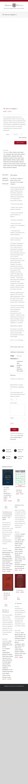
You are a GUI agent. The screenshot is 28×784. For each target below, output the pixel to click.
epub (3, 564)
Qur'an (4, 567)
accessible (9, 558)
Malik (22, 160)
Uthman (15, 167)
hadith (16, 543)
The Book (22, 564)
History (15, 152)
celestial (17, 541)
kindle (10, 564)
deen (23, 644)
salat (3, 664)
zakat (9, 677)
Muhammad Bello (14, 161)
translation (9, 569)
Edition (8, 134)
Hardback (19, 365)
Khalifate (8, 160)
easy (11, 560)
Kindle (18, 367)
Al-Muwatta (19, 590)
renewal (5, 163)
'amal (19, 640)
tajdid (24, 165)
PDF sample (20, 371)
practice (17, 653)
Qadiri (9, 662)
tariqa (4, 167)
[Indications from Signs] (20, 478)
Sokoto (9, 165)
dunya (21, 541)
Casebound (20, 361)
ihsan (15, 158)
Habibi (11, 656)
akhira (19, 540)
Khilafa (14, 160)
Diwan (4, 650)
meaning (8, 565)
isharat (20, 549)
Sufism (16, 165)
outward (20, 551)
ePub (18, 363)
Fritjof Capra (5, 656)
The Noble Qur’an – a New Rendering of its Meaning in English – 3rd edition (7, 493)
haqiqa (20, 543)
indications (18, 547)
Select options (6, 507)
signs (16, 559)
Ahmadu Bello (7, 156)
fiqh (18, 156)
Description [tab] (5, 175)
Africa (10, 152)
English (8, 562)
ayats (23, 540)
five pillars (9, 654)
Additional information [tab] (5, 179)
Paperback (19, 369)
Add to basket (20, 142)
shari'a (14, 163)
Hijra (20, 156)
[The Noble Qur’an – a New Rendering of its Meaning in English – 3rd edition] (7, 477)
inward (23, 547)
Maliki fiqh (6, 161)
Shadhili (7, 664)
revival (10, 163)
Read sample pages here (17, 347)
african (23, 154)
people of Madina (19, 651)
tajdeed (20, 165)
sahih (20, 653)
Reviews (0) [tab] (5, 183)
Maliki (21, 650)
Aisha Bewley (5, 560)
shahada (4, 666)
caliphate (13, 156)
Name (12, 418)
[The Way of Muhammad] (7, 582)
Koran (3, 565)
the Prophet (21, 568)
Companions (18, 644)
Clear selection (23, 137)
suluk (23, 559)
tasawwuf (9, 167)
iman (19, 158)
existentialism (6, 652)
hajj (3, 658)
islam (22, 158)
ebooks (8, 552)
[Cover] (14, 62)
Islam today (20, 152)
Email (12, 423)
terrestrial (17, 564)
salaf (24, 653)
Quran (8, 567)
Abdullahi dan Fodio (11, 154)
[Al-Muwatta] (20, 581)
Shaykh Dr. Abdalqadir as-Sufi (20, 536)
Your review (13, 403)
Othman (22, 161)
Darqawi (7, 648)
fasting (4, 654)
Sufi (12, 165)
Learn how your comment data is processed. (16, 437)
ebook (4, 562)
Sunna (16, 560)
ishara (16, 549)
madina (18, 160)
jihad (4, 160)
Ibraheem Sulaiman (8, 158)
